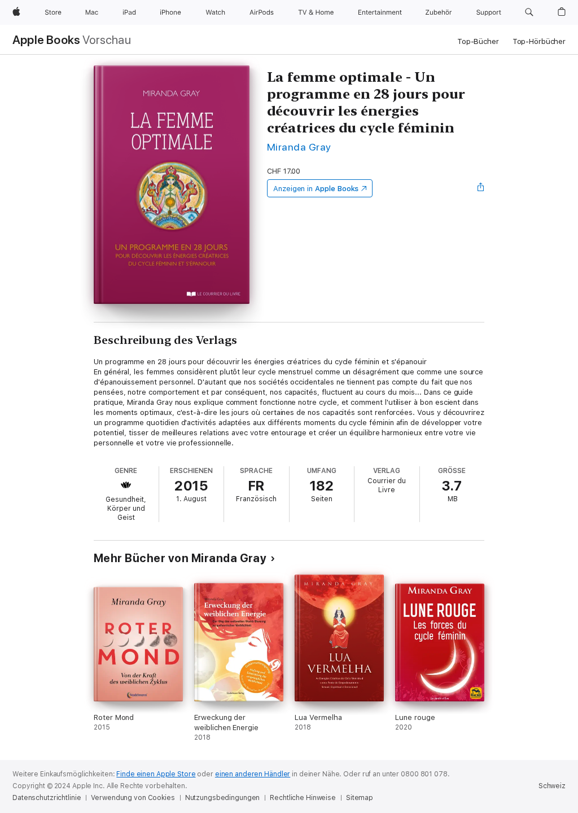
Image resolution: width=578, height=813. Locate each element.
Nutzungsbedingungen (222, 798)
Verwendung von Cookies (132, 798)
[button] (529, 12)
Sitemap (359, 798)
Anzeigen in (316, 188)
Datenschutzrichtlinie (46, 798)
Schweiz (552, 786)
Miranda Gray (299, 147)
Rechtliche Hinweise (303, 798)
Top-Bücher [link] (478, 41)
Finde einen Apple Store (155, 774)
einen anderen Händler (252, 774)
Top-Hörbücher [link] (539, 41)
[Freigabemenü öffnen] (481, 188)
